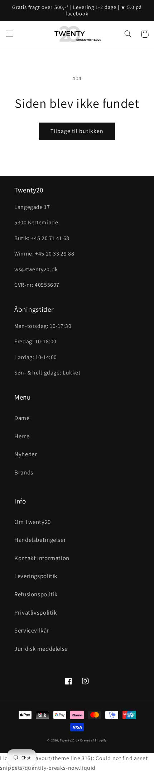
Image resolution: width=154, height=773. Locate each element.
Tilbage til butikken (77, 131)
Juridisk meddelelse (41, 649)
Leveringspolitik (35, 576)
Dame (22, 418)
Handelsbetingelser (40, 540)
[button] (9, 34)
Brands (23, 472)
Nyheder (25, 454)
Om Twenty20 (32, 522)
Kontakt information (41, 558)
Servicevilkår (31, 630)
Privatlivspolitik (35, 612)
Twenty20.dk (69, 740)
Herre (21, 436)
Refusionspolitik (36, 594)
